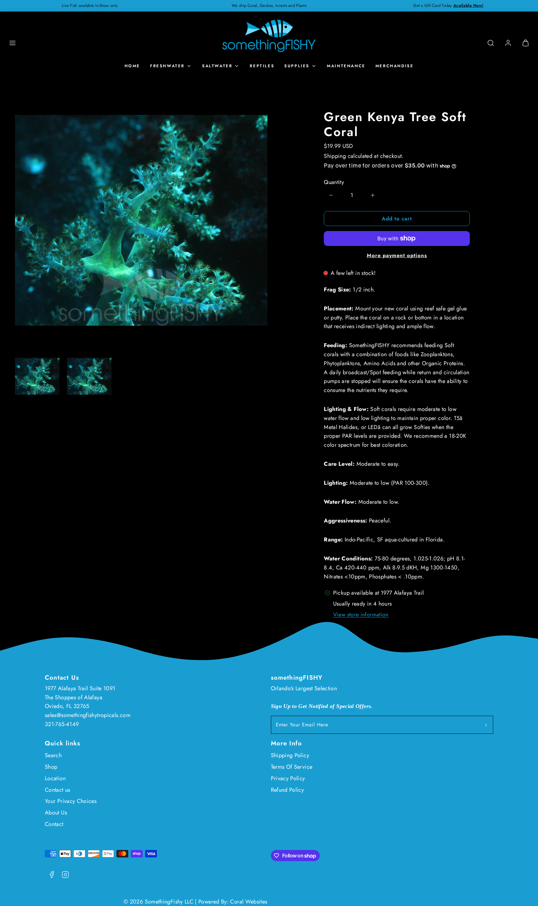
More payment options (397, 255)
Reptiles (262, 66)
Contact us (57, 790)
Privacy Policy (288, 778)
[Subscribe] (486, 725)
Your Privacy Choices (71, 801)
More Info (286, 743)
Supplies (296, 66)
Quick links (62, 743)
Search (53, 755)
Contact (54, 824)
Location (55, 778)
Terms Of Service (292, 767)
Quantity (334, 182)
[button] (12, 42)
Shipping (335, 156)
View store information (361, 615)
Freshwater (167, 66)
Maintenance (346, 66)
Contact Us (62, 677)
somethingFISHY (297, 677)
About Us (56, 813)
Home (132, 66)
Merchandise (394, 66)
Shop (51, 767)
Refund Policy (287, 790)
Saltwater (217, 66)
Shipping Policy (290, 755)
